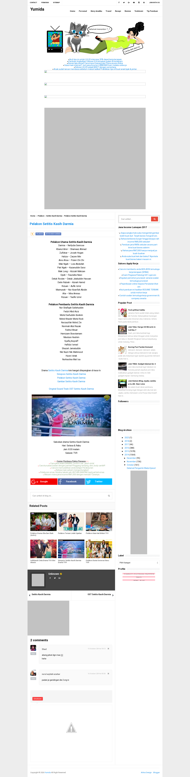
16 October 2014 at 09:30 (96, 674)
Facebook (71, 481)
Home (32, 216)
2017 (127, 444)
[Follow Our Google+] (128, 2)
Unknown (53, 573)
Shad (44, 649)
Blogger (156, 772)
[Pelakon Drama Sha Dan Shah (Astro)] (43, 521)
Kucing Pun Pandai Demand (140, 347)
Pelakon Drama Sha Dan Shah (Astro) (41, 534)
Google (44, 481)
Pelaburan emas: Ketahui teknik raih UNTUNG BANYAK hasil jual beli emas (72, 472)
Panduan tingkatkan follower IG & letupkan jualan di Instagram (95, 61)
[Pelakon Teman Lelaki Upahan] (71, 521)
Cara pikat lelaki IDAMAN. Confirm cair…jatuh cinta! (72, 463)
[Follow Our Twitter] (123, 2)
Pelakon (41, 216)
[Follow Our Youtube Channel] (133, 2)
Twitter (99, 481)
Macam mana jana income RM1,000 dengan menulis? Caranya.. (72, 474)
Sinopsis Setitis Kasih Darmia (71, 374)
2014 (127, 455)
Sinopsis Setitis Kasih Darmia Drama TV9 (69, 561)
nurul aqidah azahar (51, 674)
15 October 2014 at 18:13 (96, 649)
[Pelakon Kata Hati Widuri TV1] (99, 521)
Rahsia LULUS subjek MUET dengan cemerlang (95, 67)
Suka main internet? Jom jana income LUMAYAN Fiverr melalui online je (95, 65)
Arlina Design (146, 772)
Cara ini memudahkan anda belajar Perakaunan (72, 468)
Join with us (154, 2)
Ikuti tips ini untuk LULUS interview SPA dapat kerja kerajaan (96, 59)
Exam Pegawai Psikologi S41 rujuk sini (139, 275)
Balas (33, 653)
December (131, 458)
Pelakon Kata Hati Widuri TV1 (97, 533)
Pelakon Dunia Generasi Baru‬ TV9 (97, 561)
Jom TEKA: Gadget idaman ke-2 (142, 364)
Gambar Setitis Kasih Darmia (71, 381)
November (131, 461)
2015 (127, 451)
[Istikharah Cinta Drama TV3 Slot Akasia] (43, 549)
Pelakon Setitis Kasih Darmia (71, 378)
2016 (127, 448)
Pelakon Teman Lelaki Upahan (70, 533)
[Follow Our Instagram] (138, 2)
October (130, 465)
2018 (127, 441)
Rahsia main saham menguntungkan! (72, 470)
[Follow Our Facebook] (118, 2)
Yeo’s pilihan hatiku (136, 310)
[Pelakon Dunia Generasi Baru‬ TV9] (99, 549)
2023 (127, 437)
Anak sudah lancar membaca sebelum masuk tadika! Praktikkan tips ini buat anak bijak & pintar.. (95, 69)
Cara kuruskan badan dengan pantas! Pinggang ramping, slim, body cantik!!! (72, 465)
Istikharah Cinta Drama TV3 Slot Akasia (42, 561)
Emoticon (37, 699)
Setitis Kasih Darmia (54, 216)
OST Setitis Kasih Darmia (99, 594)
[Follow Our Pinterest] (143, 2)
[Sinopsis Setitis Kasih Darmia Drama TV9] (71, 549)
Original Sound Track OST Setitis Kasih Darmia (71, 389)
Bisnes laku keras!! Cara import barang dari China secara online (95, 63)
